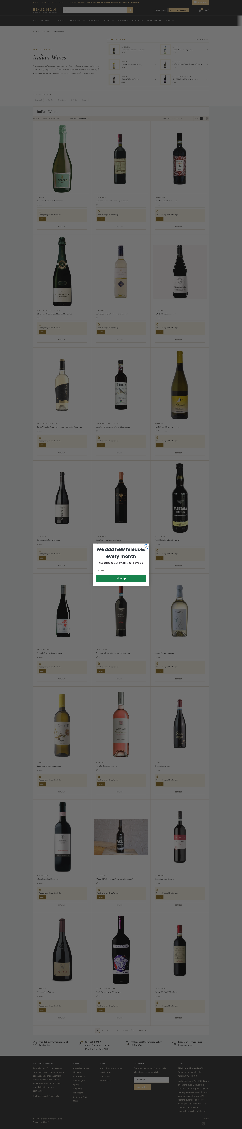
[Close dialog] (146, 547)
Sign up (121, 578)
